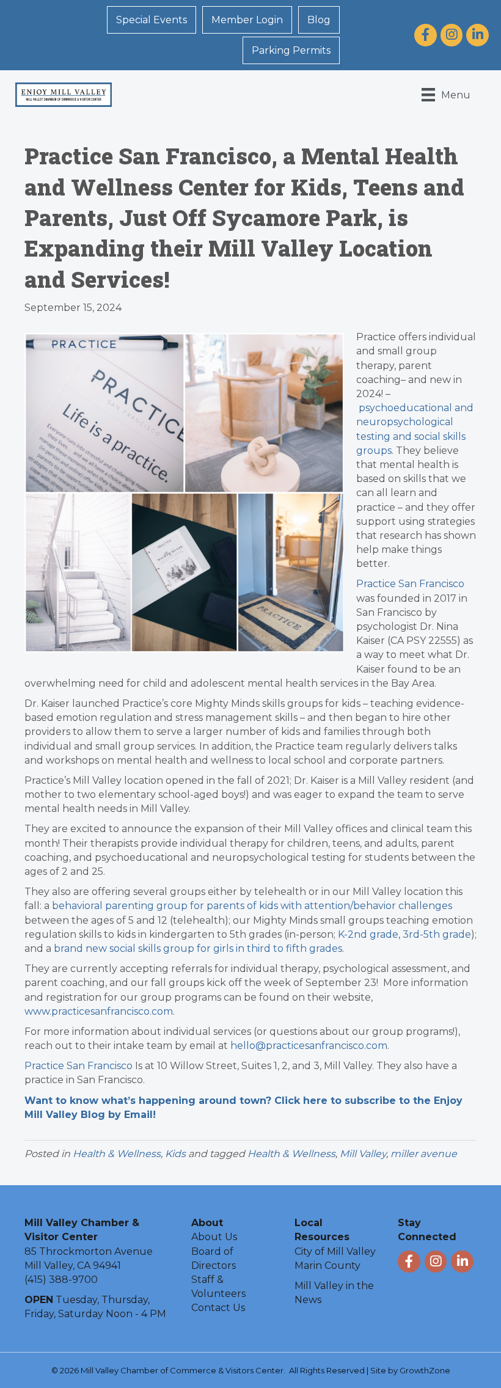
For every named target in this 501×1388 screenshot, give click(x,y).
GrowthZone (425, 1370)
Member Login (247, 20)
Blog (319, 20)
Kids (175, 1154)
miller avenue (423, 1154)
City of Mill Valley (335, 1251)
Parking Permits (291, 50)
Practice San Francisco (410, 584)
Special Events (151, 20)
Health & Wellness (117, 1154)
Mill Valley (363, 1154)
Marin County (327, 1265)
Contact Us (218, 1307)
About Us (214, 1237)
